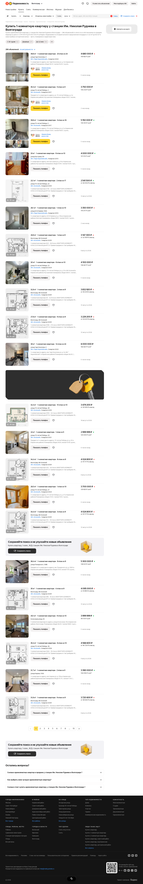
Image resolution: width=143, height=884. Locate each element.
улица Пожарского (37, 564)
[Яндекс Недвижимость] (17, 3)
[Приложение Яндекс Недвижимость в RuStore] (135, 870)
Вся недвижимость (12, 855)
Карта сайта (102, 855)
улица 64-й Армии (37, 211)
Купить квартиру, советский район (97, 839)
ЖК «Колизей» (36, 92)
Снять (61, 833)
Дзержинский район (39, 809)
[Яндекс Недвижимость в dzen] (132, 855)
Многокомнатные (119, 803)
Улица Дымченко (64, 812)
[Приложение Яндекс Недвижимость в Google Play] (128, 870)
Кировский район (38, 803)
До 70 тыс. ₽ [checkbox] (42, 388)
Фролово (35, 833)
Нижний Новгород (12, 818)
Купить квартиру (91, 830)
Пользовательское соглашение (58, 855)
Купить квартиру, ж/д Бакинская (96, 842)
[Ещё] (51, 42)
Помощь (93, 855)
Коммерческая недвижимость (95, 815)
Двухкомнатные (118, 812)
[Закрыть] (136, 16)
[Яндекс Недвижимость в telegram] (136, 855)
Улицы (8, 839)
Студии (115, 806)
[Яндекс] (133, 880)
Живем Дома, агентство (46, 69)
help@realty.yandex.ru (47, 869)
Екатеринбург (10, 812)
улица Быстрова (36, 156)
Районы (8, 830)
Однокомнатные (118, 815)
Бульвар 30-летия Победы (68, 806)
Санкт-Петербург (11, 806)
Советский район (38, 806)
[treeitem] (11, 9)
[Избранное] (83, 3)
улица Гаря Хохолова (38, 57)
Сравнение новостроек (13, 833)
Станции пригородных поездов (16, 836)
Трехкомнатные (118, 809)
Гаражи (87, 812)
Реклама (24, 855)
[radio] (40, 729)
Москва (8, 803)
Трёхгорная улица (65, 809)
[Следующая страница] (79, 729)
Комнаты (88, 806)
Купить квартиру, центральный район (98, 845)
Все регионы (10, 842)
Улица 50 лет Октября (66, 818)
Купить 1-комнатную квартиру (95, 833)
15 (74, 729)
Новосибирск (10, 809)
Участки (88, 809)
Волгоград (34, 238)
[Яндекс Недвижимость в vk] (129, 855)
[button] (87, 3)
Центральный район (39, 818)
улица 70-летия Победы (39, 90)
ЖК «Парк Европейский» (39, 59)
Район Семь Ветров (39, 815)
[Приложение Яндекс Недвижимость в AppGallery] (132, 870)
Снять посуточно (64, 830)
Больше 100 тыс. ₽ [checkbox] (17, 394)
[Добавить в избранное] (53, 75)
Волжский (35, 830)
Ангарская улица (64, 803)
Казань (8, 815)
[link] (133, 3)
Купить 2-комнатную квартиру (95, 836)
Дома (87, 803)
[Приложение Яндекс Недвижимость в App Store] (125, 870)
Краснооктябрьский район (41, 812)
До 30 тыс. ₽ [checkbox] (15, 388)
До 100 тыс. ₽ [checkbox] (56, 388)
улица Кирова (35, 673)
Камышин (35, 836)
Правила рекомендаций (79, 855)
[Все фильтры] (8, 16)
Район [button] (115, 16)
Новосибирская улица (66, 815)
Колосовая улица (36, 619)
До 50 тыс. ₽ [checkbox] (28, 388)
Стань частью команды (37, 855)
